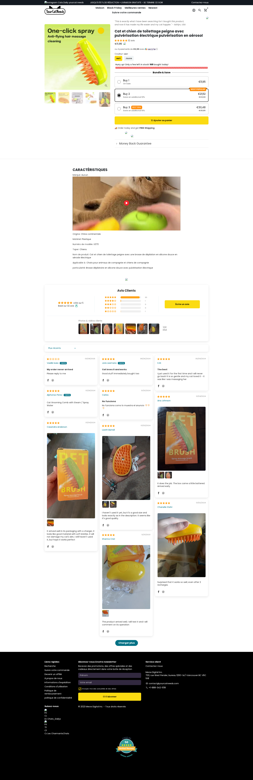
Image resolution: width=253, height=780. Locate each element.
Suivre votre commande (126, 12)
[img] (53, 359)
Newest (152, 8)
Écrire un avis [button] (182, 304)
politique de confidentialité (58, 697)
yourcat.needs (76, 2)
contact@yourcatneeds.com (162, 683)
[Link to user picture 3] (168, 475)
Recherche (50, 666)
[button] (121, 40)
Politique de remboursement (53, 692)
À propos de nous (53, 678)
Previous (48, 57)
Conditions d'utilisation (56, 686)
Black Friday (114, 8)
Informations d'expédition (58, 682)
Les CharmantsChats (58, 733)
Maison (100, 8)
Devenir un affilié (53, 674)
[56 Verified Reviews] (126, 758)
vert (118, 58)
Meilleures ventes (135, 8)
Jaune (128, 58)
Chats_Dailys (54, 718)
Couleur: (121, 53)
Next (106, 57)
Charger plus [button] (126, 643)
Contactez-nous (199, 2)
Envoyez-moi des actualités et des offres (99, 689)
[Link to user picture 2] (160, 475)
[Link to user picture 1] (181, 439)
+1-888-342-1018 (156, 687)
